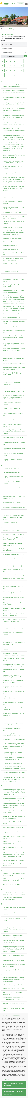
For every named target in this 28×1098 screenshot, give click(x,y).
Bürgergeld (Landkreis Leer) (10, 263)
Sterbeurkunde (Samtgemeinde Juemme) (13, 860)
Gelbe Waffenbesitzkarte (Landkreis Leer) (13, 391)
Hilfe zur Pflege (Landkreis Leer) (11, 472)
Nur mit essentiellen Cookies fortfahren (13, 1085)
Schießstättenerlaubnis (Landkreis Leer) (13, 827)
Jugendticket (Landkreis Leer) (10, 522)
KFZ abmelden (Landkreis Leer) (11, 530)
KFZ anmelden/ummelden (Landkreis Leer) (14, 534)
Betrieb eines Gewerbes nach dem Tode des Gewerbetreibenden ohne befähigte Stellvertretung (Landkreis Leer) (13, 232)
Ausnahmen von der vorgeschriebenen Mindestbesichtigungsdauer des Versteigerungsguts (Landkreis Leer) (14, 155)
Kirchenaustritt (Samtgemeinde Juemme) (13, 554)
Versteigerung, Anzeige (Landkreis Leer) (13, 969)
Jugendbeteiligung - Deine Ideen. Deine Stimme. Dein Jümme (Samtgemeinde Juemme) (13, 517)
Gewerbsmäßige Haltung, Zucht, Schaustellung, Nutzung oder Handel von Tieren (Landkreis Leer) (14, 431)
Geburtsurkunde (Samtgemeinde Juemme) (14, 388)
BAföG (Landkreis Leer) (9, 198)
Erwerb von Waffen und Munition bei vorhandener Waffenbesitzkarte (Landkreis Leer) (13, 337)
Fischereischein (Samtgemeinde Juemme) (14, 363)
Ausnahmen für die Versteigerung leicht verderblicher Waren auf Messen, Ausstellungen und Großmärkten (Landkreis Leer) (14, 137)
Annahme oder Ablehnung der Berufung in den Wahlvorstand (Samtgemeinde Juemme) (14, 110)
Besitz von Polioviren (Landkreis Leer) (13, 227)
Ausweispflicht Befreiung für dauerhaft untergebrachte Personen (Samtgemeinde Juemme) (14, 188)
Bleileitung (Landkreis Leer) (10, 241)
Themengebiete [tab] (7, 44)
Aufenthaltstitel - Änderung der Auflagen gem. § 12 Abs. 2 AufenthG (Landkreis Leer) (13, 117)
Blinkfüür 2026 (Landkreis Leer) (11, 249)
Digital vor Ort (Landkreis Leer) (11, 271)
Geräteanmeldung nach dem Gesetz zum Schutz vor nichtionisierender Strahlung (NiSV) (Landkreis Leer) (13, 397)
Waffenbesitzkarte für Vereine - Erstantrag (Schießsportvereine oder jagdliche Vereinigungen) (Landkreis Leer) (14, 979)
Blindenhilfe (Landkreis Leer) (10, 245)
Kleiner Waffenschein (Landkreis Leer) (13, 558)
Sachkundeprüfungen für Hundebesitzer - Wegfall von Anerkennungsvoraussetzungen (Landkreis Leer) (13, 805)
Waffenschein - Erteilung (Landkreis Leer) (13, 988)
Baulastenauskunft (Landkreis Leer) (12, 212)
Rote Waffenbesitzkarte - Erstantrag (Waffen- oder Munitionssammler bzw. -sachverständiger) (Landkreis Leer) (14, 779)
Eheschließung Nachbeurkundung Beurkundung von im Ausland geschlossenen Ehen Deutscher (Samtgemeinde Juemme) (14, 308)
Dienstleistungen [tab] (7, 48)
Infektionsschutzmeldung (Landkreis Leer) (14, 507)
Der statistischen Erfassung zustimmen (13, 1093)
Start (2, 29)
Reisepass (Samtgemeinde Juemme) (12, 763)
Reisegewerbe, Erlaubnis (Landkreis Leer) (14, 739)
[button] (12, 3)
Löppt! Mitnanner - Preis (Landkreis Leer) (13, 578)
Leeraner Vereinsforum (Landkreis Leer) (13, 575)
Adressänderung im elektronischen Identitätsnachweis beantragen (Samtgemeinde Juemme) (14, 92)
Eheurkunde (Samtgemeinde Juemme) (13, 314)
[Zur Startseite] (4, 3)
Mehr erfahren (5, 1079)
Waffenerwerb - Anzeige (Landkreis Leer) (13, 985)
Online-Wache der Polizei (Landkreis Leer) (14, 629)
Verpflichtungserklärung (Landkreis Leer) (13, 960)
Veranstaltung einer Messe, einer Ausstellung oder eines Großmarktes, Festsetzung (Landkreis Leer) (14, 929)
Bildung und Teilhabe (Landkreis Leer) (13, 238)
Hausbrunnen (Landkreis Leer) (11, 468)
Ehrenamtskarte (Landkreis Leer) (11, 317)
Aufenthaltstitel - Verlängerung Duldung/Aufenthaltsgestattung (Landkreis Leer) (14, 130)
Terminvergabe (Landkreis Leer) (11, 884)
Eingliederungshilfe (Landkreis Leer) (12, 326)
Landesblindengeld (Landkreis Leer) (12, 566)
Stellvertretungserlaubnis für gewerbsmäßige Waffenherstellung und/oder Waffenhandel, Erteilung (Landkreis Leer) (13, 854)
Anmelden (20, 3)
